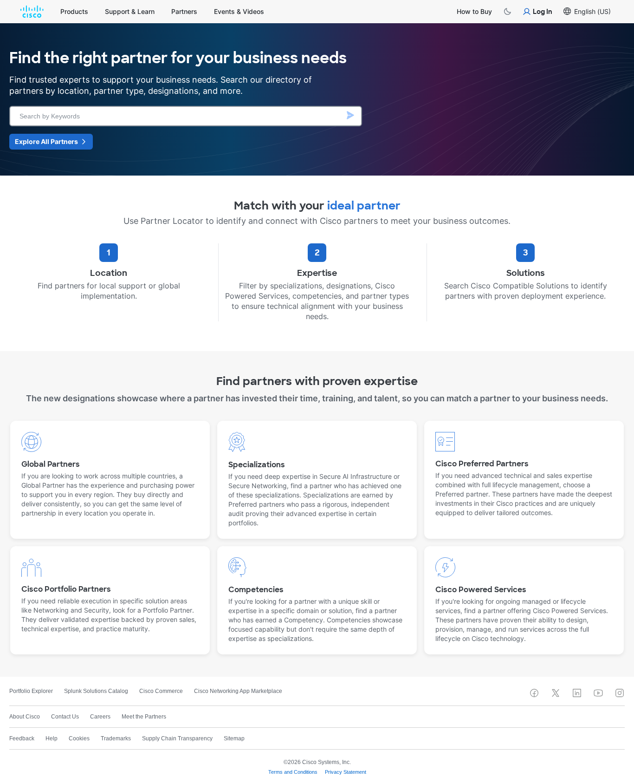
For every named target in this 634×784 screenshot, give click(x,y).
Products (74, 11)
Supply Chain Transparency (177, 738)
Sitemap (234, 738)
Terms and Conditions (292, 772)
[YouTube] (598, 693)
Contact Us (65, 716)
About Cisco (24, 716)
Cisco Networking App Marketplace (238, 691)
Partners (184, 11)
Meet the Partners (144, 716)
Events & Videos (239, 11)
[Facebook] (534, 693)
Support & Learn (130, 11)
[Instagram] (620, 693)
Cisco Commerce (161, 691)
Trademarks (116, 738)
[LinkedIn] (577, 693)
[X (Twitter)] (555, 693)
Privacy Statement (345, 772)
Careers (100, 716)
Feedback (21, 738)
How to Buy (474, 11)
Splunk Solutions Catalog (96, 691)
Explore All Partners (46, 141)
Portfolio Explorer (31, 691)
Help (51, 738)
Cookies (79, 738)
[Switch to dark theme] (507, 12)
